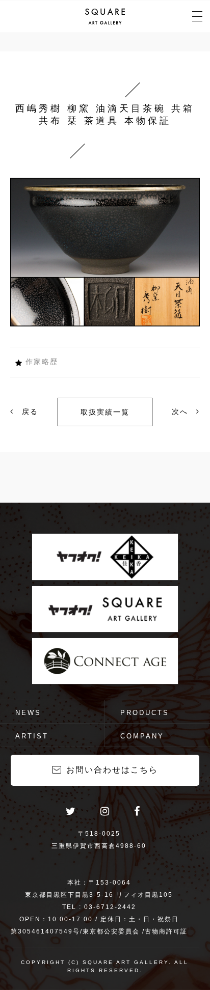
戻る (28, 411)
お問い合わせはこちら (112, 769)
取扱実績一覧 (105, 412)
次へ (181, 411)
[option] (105, 252)
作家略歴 (41, 362)
